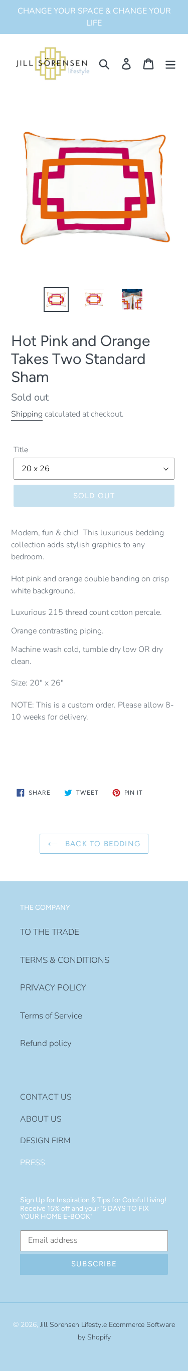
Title (21, 450)
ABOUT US (41, 1119)
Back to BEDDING (101, 843)
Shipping (27, 414)
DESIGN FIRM (45, 1140)
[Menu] (170, 63)
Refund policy (46, 1043)
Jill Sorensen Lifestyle (73, 1324)
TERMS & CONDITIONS (64, 960)
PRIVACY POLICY (53, 987)
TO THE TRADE (49, 932)
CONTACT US (46, 1097)
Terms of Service (51, 1015)
